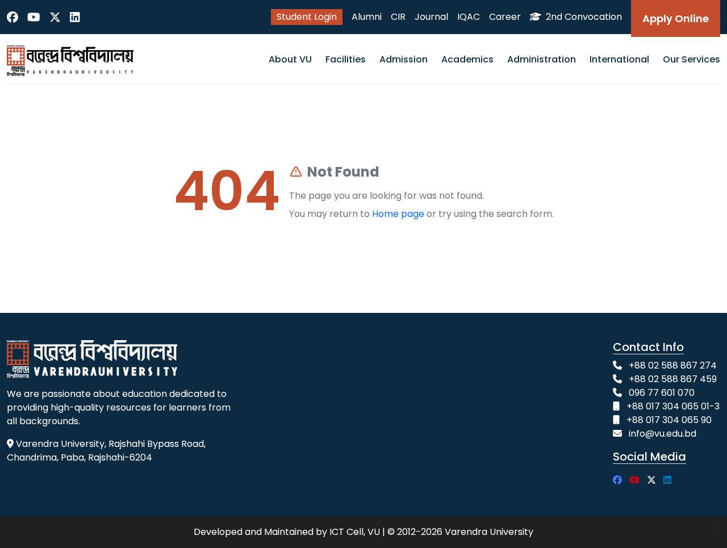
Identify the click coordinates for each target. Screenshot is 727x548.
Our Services (691, 59)
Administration (541, 59)
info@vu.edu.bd (662, 433)
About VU (290, 59)
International (619, 59)
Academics (467, 59)
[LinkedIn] (75, 17)
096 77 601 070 (662, 392)
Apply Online (675, 18)
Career (505, 16)
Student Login (307, 16)
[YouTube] (33, 17)
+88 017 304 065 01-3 (673, 406)
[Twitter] (55, 17)
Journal (431, 16)
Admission (403, 59)
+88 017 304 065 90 (669, 419)
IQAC (468, 16)
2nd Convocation (583, 16)
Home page (398, 213)
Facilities (345, 59)
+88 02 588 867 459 (673, 379)
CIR (398, 16)
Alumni (367, 16)
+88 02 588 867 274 (673, 365)
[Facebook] (12, 17)
